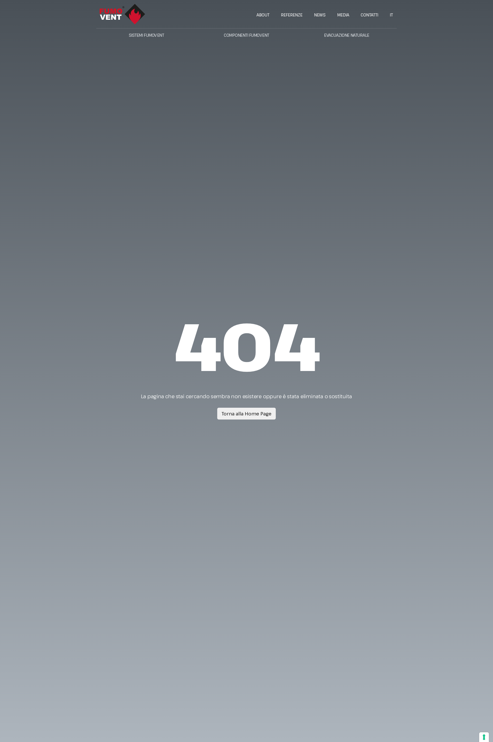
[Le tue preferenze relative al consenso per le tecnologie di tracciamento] (484, 737)
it (391, 15)
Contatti (369, 15)
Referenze (291, 15)
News (320, 15)
